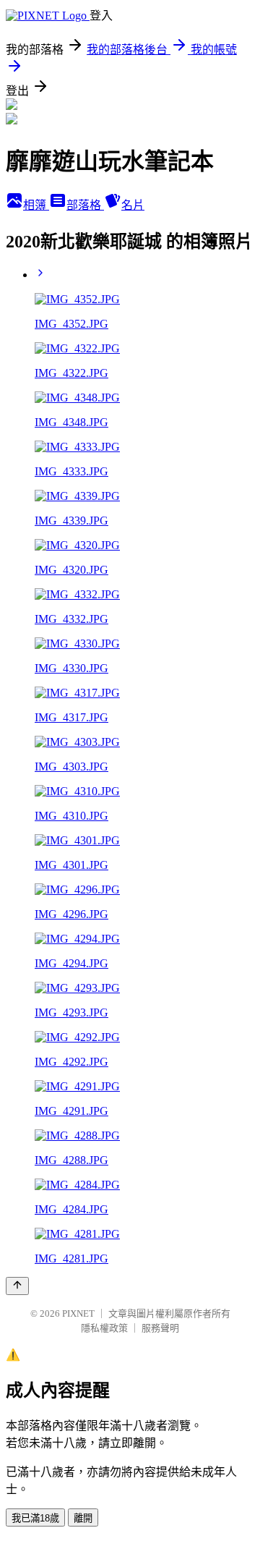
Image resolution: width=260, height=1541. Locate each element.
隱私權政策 (104, 1328)
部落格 (85, 205)
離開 (83, 1518)
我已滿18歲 (35, 1518)
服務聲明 (160, 1328)
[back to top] (17, 1286)
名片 (132, 205)
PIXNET (78, 1313)
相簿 (36, 205)
